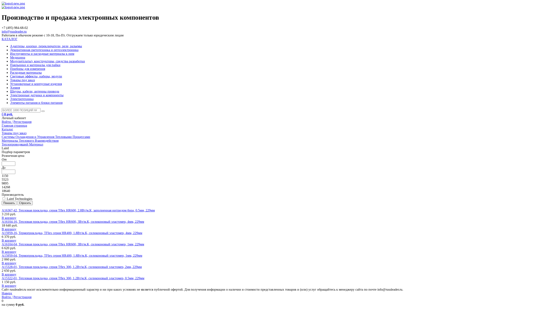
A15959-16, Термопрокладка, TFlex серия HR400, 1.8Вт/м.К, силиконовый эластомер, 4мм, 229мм (72, 233)
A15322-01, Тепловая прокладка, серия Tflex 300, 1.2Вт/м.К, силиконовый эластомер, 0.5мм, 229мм (73, 278)
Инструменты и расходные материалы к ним (42, 53)
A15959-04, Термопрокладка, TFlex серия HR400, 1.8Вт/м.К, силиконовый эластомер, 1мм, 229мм (72, 255)
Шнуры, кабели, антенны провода (34, 91)
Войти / (7, 122)
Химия (15, 87)
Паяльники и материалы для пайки (35, 65)
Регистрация (22, 122)
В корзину (9, 218)
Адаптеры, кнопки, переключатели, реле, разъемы (46, 46)
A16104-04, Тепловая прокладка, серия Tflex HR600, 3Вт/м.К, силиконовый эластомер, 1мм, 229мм (73, 244)
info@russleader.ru (14, 31)
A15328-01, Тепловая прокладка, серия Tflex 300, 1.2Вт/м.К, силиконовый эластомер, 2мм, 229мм (72, 267)
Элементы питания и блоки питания (36, 102)
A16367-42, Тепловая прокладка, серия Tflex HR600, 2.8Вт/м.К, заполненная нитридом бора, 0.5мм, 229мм (78, 210)
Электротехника (22, 99)
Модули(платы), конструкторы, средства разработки (47, 61)
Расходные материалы (26, 72)
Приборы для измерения (27, 69)
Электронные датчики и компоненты (37, 95)
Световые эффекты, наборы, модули (36, 76)
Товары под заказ (22, 80)
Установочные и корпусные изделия (36, 84)
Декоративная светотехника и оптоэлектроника (44, 50)
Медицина (17, 57)
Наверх (7, 293)
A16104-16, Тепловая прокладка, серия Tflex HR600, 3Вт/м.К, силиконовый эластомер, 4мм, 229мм (73, 221)
